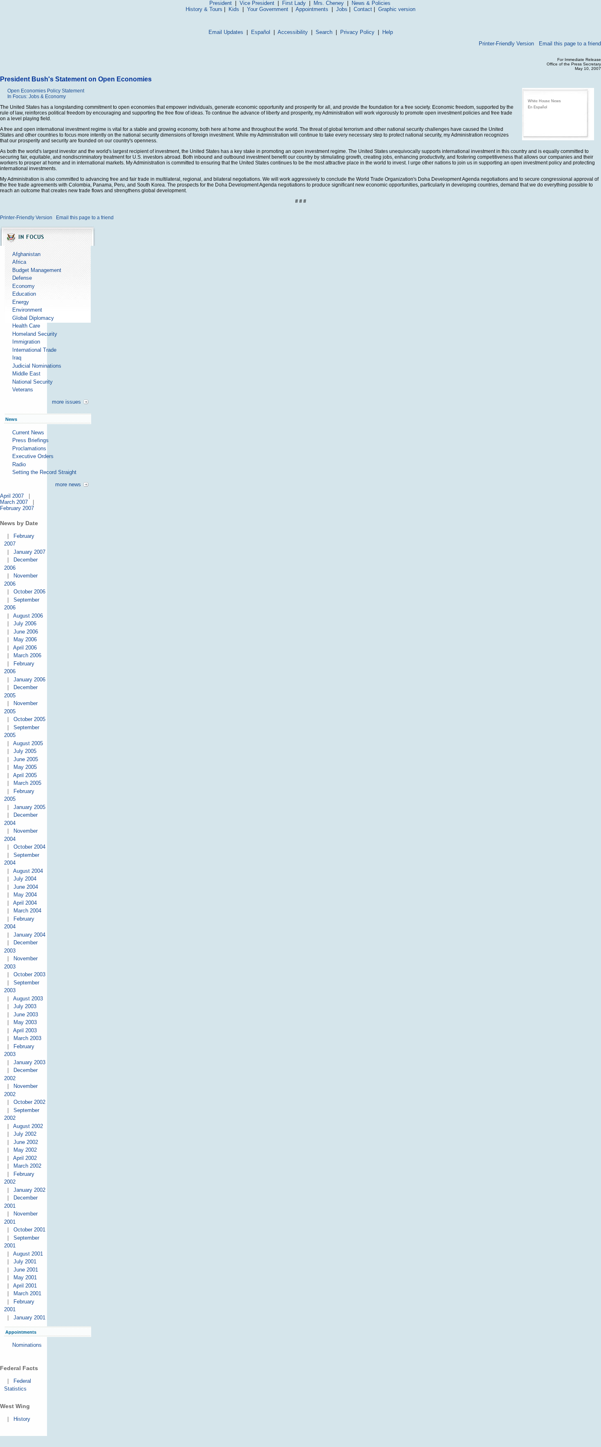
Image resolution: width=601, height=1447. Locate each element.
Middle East (26, 374)
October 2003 (29, 974)
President (220, 3)
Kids (234, 9)
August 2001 (28, 1254)
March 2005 (27, 783)
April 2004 (25, 903)
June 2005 (25, 759)
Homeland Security (34, 334)
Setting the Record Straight (44, 472)
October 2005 (29, 719)
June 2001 (25, 1270)
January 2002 (29, 1190)
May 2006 (25, 639)
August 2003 (28, 998)
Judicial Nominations (36, 366)
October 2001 (29, 1230)
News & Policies (371, 3)
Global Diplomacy (33, 318)
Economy (23, 286)
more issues (66, 402)
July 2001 (24, 1261)
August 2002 (28, 1126)
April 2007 (12, 496)
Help (387, 32)
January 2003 (29, 1062)
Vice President (257, 3)
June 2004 (25, 887)
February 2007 (17, 508)
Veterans (22, 389)
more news (68, 484)
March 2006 (27, 655)
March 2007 (14, 502)
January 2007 (29, 552)
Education (24, 294)
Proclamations (29, 448)
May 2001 (25, 1277)
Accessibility (293, 32)
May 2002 (25, 1150)
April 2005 (25, 775)
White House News (544, 101)
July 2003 (24, 1006)
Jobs (342, 9)
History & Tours (204, 9)
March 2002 (27, 1166)
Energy (20, 302)
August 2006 (28, 616)
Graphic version (396, 9)
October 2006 (29, 592)
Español (260, 32)
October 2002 (29, 1102)
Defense (22, 278)
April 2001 (25, 1286)
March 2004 (27, 911)
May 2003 (25, 1022)
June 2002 (25, 1142)
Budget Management (36, 270)
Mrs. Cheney (329, 3)
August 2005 (28, 743)
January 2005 (29, 807)
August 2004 (28, 871)
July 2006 (24, 623)
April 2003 (25, 1030)
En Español (537, 107)
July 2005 (24, 751)
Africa (19, 262)
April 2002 (25, 1158)
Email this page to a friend (570, 43)
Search (324, 32)
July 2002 (24, 1134)
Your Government (267, 9)
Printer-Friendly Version (506, 43)
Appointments (312, 9)
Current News (28, 432)
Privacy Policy (357, 32)
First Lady (294, 3)
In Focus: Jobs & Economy (36, 96)
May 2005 (25, 767)
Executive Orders (33, 456)
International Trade (34, 350)
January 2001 (29, 1317)
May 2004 (25, 895)
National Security (32, 382)
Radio (19, 464)
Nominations (27, 1345)
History (21, 1419)
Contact (363, 9)
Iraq (16, 358)
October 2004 (29, 847)
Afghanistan (26, 254)
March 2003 (27, 1038)
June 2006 (25, 632)
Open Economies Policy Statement (45, 91)
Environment (27, 310)
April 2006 (25, 648)
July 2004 (24, 879)
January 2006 (29, 679)
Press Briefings (30, 440)
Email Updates (226, 32)
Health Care (26, 326)
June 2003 (25, 1014)
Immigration (26, 342)
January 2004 (29, 935)
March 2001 (27, 1293)
